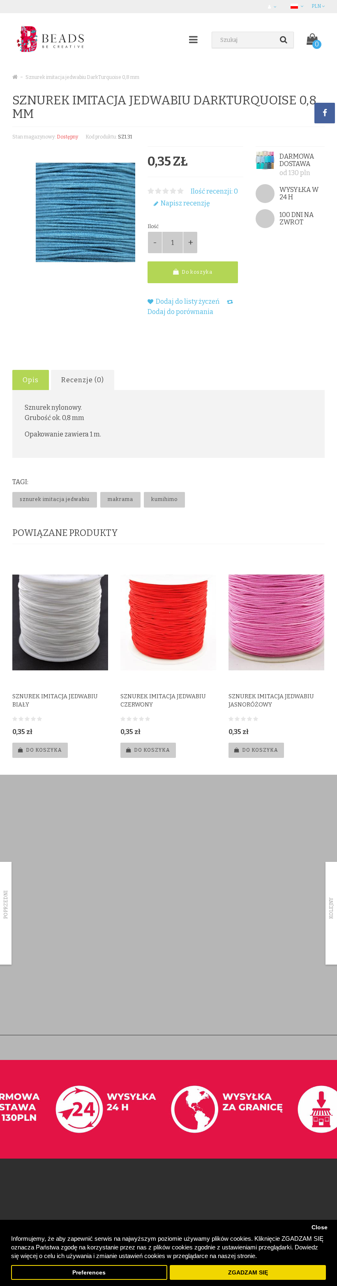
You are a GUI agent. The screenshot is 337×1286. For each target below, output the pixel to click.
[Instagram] (181, 825)
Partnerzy (23, 964)
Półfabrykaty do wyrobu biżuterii (56, 843)
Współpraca (26, 996)
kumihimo (164, 499)
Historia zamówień (142, 953)
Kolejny (331, 908)
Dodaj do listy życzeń (187, 301)
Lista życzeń (134, 964)
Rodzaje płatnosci (33, 953)
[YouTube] (164, 825)
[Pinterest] (147, 825)
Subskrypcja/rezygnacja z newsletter (271, 964)
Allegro (20, 975)
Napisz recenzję (184, 203)
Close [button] (320, 1227)
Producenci (242, 921)
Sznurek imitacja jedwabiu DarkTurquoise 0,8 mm (82, 77)
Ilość (153, 226)
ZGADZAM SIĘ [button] (248, 1273)
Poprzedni (6, 904)
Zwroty (128, 943)
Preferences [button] (89, 1273)
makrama (120, 499)
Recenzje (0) (82, 380)
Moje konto (133, 932)
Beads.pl (134, 1047)
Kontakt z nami (137, 921)
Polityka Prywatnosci (36, 1007)
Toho (24, 833)
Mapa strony (243, 975)
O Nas (19, 932)
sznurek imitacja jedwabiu (55, 499)
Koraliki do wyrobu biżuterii (50, 822)
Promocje (240, 953)
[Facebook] (130, 825)
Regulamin (24, 943)
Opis (31, 380)
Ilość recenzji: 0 (214, 191)
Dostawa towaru (31, 921)
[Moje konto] (273, 6)
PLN (317, 6)
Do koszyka (196, 272)
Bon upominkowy (249, 932)
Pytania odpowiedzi (35, 985)
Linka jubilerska (36, 854)
